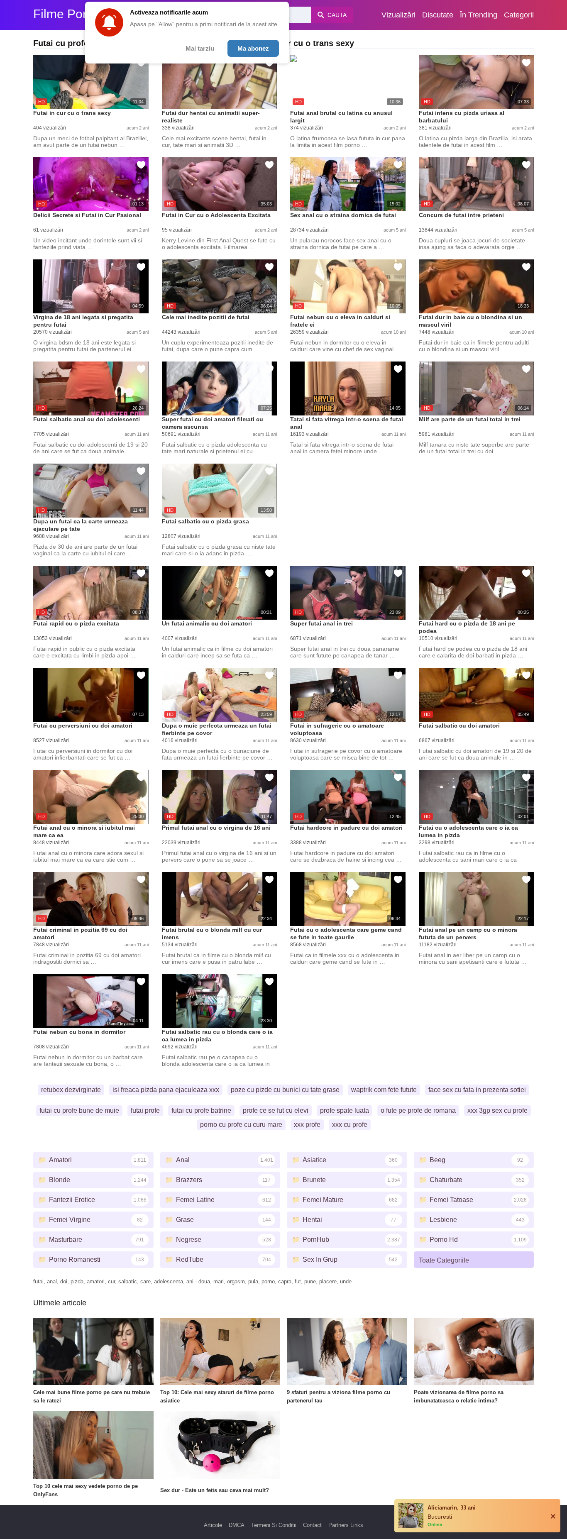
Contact (312, 1525)
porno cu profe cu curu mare (241, 1124)
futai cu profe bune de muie (79, 1110)
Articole (213, 1525)
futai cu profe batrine (201, 1110)
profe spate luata (344, 1110)
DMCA (236, 1525)
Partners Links (345, 1525)
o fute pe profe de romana (418, 1110)
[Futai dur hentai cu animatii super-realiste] (219, 82)
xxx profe (307, 1124)
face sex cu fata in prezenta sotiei (477, 1089)
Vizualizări (398, 15)
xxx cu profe (349, 1124)
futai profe (145, 1110)
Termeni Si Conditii (273, 1525)
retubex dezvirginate (71, 1089)
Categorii (519, 15)
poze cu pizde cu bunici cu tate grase (285, 1089)
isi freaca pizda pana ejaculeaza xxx (165, 1089)
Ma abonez (253, 48)
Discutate (437, 15)
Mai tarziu (200, 48)
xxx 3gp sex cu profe (497, 1110)
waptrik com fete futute (384, 1089)
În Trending (478, 15)
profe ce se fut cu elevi (275, 1110)
